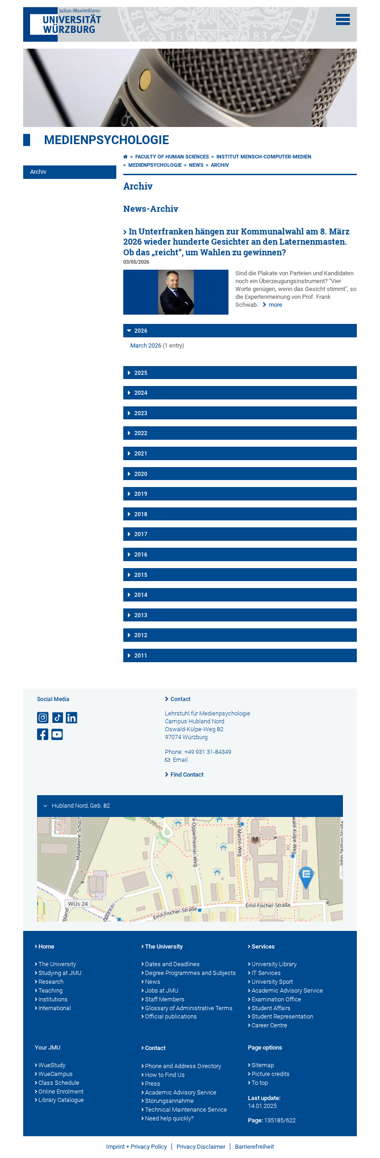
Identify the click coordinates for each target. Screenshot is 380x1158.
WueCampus (55, 1073)
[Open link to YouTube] (57, 735)
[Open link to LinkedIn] (72, 718)
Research (50, 981)
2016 (140, 554)
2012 (140, 635)
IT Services (266, 972)
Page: (255, 1120)
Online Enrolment (60, 1091)
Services (263, 946)
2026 (140, 331)
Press (152, 1083)
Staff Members (164, 999)
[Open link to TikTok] (57, 718)
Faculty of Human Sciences (172, 157)
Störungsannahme (169, 1100)
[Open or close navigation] (343, 19)
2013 (140, 615)
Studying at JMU (60, 972)
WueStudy (51, 1065)
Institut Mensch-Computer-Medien (263, 157)
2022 (140, 433)
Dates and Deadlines (172, 964)
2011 (140, 655)
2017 (140, 534)
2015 (140, 575)
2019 (140, 494)
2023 (140, 413)
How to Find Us (165, 1074)
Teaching (50, 990)
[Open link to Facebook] (43, 735)
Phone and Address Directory (183, 1066)
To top (260, 1082)
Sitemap (263, 1065)
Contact (180, 699)
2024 (140, 393)
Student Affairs (271, 1008)
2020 (140, 474)
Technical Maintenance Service (186, 1109)
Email (180, 759)
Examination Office (276, 999)
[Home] (125, 157)
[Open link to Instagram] (43, 718)
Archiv (38, 171)
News (196, 165)
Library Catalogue (61, 1099)
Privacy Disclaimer (201, 1146)
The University (57, 964)
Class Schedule (58, 1082)
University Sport (272, 981)
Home (46, 946)
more (275, 304)
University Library (274, 964)
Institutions (53, 999)
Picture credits (271, 1073)
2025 (140, 373)
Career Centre (269, 1025)
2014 (140, 595)
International (54, 1008)
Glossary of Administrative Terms (189, 1008)
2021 (140, 453)
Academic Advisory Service (287, 990)
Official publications (171, 1016)
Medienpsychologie (106, 140)
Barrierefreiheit (254, 1146)
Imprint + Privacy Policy (136, 1146)
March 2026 (145, 345)
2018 (140, 514)
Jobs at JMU (161, 990)
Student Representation (282, 1016)
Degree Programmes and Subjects (190, 972)
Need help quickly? (169, 1118)
